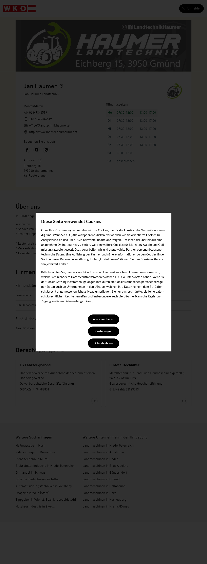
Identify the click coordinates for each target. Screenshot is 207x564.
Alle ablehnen (104, 343)
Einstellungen (103, 331)
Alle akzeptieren (103, 319)
